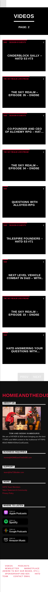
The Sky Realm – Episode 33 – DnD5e (24, 313)
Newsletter (12, 568)
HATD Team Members (11, 487)
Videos (9, 566)
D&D (5, 42)
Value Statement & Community (14, 490)
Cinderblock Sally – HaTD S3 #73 (24, 57)
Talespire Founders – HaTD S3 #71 (25, 240)
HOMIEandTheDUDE (24, 3)
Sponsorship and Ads (17, 574)
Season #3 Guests (17, 42)
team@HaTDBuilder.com (14, 472)
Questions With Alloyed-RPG (25, 203)
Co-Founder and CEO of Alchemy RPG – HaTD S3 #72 (24, 131)
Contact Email (21, 576)
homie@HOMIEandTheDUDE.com (18, 457)
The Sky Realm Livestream (16, 79)
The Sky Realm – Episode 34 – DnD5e (24, 167)
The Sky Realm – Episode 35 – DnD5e (24, 94)
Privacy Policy (8, 493)
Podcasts (23, 566)
